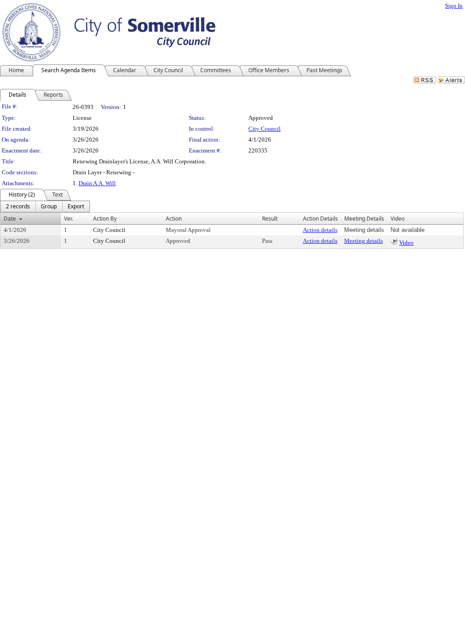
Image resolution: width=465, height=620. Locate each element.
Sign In (454, 5)
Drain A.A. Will (97, 183)
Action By (105, 218)
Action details (320, 229)
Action (174, 218)
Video (406, 242)
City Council (264, 128)
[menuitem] (17, 206)
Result (269, 218)
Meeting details (363, 240)
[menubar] (45, 206)
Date (10, 218)
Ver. (68, 218)
